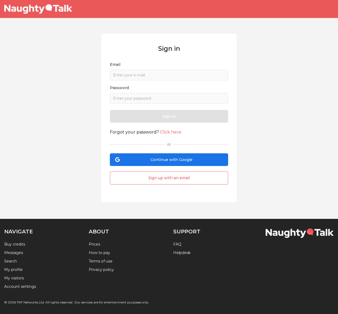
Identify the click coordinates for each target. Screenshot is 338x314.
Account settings (20, 286)
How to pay (99, 252)
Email (115, 64)
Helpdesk (182, 252)
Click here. (171, 132)
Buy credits (14, 244)
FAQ (177, 244)
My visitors (14, 278)
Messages (13, 252)
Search (10, 261)
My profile (13, 269)
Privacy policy (101, 269)
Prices (94, 244)
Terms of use (100, 261)
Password (119, 87)
